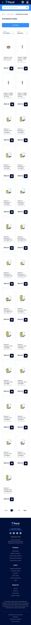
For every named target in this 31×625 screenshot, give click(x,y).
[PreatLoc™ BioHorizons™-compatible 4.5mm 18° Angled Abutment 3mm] (22, 154)
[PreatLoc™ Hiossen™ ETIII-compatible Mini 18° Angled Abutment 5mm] (8, 478)
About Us (15, 590)
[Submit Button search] (27, 7)
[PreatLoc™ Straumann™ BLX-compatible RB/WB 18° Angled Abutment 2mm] (8, 370)
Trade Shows (15, 575)
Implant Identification (15, 568)
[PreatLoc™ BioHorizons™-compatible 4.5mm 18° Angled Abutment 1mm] (22, 190)
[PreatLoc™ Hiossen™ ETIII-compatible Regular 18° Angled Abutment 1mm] (22, 442)
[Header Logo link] (9, 2)
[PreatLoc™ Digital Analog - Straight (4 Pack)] (22, 83)
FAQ (15, 580)
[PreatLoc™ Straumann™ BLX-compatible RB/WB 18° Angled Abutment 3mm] (22, 334)
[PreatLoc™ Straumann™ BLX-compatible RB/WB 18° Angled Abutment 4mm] (8, 334)
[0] (22, 2)
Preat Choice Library (15, 560)
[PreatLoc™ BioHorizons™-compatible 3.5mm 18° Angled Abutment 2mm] (22, 262)
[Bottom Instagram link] (20, 533)
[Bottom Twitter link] (17, 533)
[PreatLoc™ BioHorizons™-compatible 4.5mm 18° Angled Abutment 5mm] (22, 119)
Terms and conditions (15, 619)
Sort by (18, 31)
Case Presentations (15, 578)
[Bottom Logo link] (15, 524)
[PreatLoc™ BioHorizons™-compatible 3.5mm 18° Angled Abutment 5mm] (8, 226)
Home (3, 14)
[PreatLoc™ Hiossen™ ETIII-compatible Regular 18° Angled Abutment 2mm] (8, 442)
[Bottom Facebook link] (14, 533)
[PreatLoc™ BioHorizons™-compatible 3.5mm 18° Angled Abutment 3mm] (8, 262)
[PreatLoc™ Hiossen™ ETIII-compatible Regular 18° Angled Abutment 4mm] (22, 406)
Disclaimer (15, 617)
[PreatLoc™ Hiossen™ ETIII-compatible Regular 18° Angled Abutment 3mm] (8, 119)
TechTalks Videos (15, 571)
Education (15, 573)
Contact (15, 588)
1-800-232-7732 (15, 537)
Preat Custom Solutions (15, 558)
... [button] (16, 510)
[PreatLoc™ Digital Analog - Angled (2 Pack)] (22, 47)
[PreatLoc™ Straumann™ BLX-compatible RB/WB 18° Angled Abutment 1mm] (22, 370)
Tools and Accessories (15, 555)
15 (19, 510)
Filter (17, 25)
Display (4, 31)
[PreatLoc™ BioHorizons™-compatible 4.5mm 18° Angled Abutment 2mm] (8, 190)
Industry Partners (15, 595)
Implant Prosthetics (15, 553)
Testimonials (15, 593)
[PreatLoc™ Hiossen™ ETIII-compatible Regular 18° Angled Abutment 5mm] (8, 406)
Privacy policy (15, 621)
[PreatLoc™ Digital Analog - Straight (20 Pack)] (8, 83)
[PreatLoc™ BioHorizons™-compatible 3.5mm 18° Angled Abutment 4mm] (22, 226)
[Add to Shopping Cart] (11, 68)
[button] (5, 510)
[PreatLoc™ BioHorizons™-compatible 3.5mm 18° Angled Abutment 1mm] (8, 298)
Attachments (10, 14)
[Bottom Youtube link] (10, 533)
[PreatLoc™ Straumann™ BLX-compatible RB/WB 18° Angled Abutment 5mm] (22, 298)
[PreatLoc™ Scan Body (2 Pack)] (8, 47)
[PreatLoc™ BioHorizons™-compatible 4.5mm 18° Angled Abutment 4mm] (8, 154)
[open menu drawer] (2, 2)
